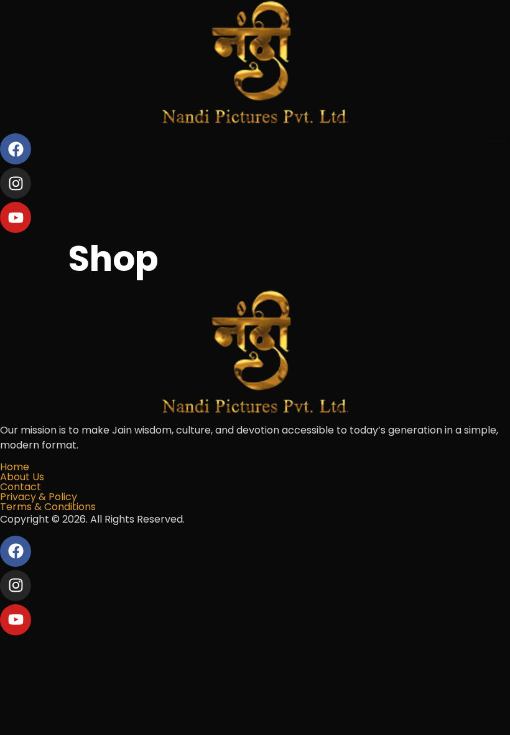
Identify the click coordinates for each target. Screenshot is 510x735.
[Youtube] (15, 217)
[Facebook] (15, 148)
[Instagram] (15, 183)
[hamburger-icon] (496, 139)
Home (14, 467)
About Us (22, 477)
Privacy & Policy (38, 497)
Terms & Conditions (48, 507)
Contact (20, 487)
